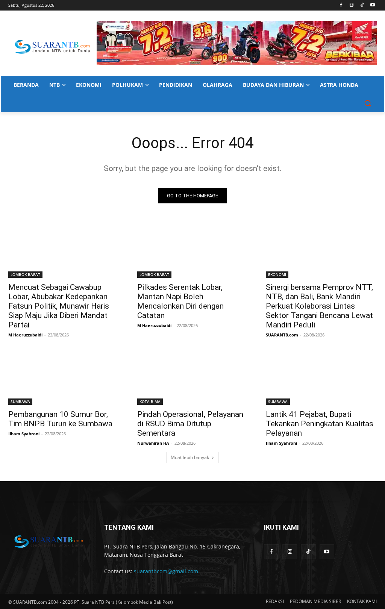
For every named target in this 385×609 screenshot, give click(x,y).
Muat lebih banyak (190, 457)
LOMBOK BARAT (25, 274)
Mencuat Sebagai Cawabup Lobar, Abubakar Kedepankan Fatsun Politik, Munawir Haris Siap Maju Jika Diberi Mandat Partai (58, 306)
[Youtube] (372, 5)
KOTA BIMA (150, 401)
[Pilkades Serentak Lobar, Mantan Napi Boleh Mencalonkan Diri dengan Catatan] (192, 249)
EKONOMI (277, 274)
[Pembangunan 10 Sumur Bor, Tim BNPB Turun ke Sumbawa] (63, 377)
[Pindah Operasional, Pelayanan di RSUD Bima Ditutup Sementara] (192, 377)
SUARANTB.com (282, 335)
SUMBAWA (20, 401)
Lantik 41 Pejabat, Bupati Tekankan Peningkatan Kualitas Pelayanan (319, 424)
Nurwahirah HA (153, 443)
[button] (368, 103)
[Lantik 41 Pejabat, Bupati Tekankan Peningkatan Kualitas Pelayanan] (321, 377)
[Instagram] (351, 5)
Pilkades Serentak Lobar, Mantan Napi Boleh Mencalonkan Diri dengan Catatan (180, 301)
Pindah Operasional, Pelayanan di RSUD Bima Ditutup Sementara (190, 424)
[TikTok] (362, 5)
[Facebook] (341, 5)
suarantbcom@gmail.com (166, 571)
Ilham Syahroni (23, 433)
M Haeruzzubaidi (25, 335)
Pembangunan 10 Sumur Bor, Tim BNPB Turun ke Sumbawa (60, 419)
